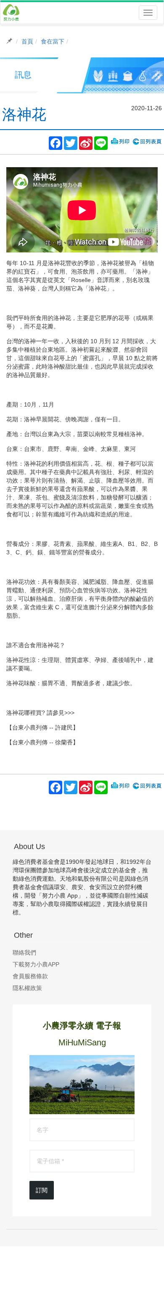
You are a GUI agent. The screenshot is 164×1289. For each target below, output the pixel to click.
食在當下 (52, 41)
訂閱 (42, 1190)
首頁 (27, 41)
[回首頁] (10, 12)
